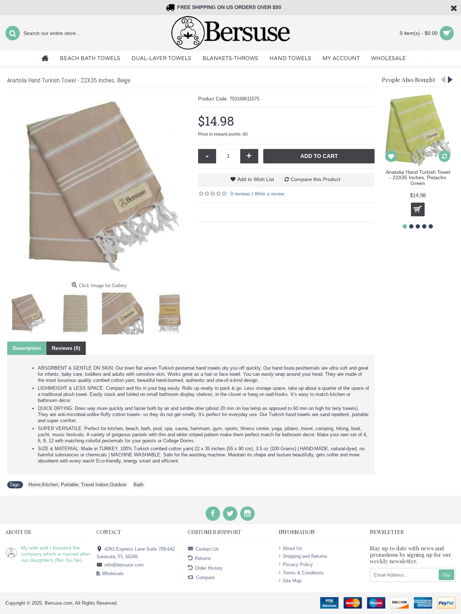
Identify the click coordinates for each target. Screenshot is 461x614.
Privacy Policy (298, 564)
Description (27, 348)
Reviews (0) (66, 348)
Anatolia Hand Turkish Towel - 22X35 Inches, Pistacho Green (418, 177)
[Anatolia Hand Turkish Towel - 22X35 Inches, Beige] (99, 187)
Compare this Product (315, 179)
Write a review (269, 194)
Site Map (292, 580)
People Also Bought (408, 79)
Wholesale (113, 573)
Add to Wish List (255, 179)
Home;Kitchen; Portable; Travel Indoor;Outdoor (77, 484)
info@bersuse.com (124, 565)
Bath (138, 484)
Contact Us (207, 548)
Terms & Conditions (303, 572)
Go (446, 575)
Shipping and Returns (305, 556)
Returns (203, 558)
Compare (205, 577)
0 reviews (240, 194)
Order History (209, 567)
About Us (292, 548)
